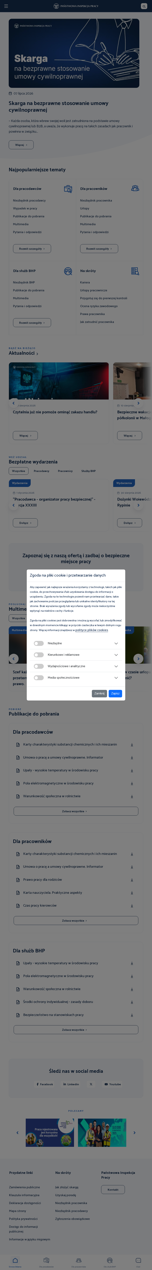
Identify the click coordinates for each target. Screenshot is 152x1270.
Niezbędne (55, 643)
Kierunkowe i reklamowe (63, 655)
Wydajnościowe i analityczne (66, 666)
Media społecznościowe (63, 677)
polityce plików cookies (91, 630)
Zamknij (99, 693)
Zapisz (115, 693)
